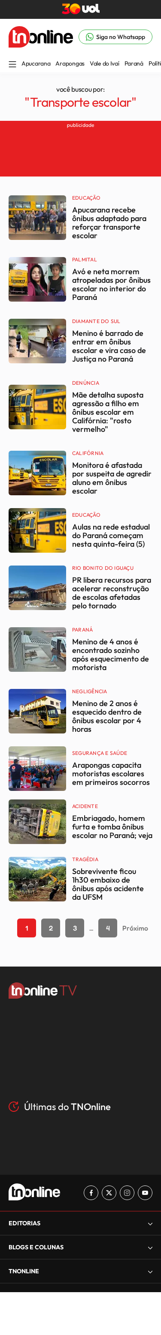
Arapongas (69, 63)
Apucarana (35, 63)
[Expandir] (150, 1271)
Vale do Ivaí (104, 63)
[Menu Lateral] (12, 65)
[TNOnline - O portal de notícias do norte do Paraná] (41, 45)
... (91, 928)
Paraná (134, 63)
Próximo (135, 928)
